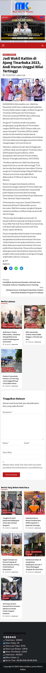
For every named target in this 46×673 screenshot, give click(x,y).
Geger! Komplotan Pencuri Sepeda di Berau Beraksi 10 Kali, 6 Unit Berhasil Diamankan (11, 564)
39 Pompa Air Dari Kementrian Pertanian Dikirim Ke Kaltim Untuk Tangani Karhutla (11, 609)
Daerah (11, 324)
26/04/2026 (31, 342)
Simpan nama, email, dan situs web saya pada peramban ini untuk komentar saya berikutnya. (23, 466)
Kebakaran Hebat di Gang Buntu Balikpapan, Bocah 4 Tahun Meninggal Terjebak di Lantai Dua (34, 564)
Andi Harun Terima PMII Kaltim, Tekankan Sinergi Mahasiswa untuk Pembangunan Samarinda (11, 337)
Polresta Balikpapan (9, 512)
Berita (5, 324)
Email (27, 443)
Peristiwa (29, 554)
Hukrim (11, 554)
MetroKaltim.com (27, 666)
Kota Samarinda (36, 552)
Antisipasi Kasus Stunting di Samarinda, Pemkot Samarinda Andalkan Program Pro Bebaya (24, 290)
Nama (6, 443)
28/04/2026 (8, 344)
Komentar (8, 412)
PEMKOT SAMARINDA (9, 54)
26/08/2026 (8, 528)
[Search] (42, 46)
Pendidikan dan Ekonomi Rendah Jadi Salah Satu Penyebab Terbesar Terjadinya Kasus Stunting (21, 282)
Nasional (11, 596)
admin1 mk (20, 75)
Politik (40, 512)
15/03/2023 (10, 75)
